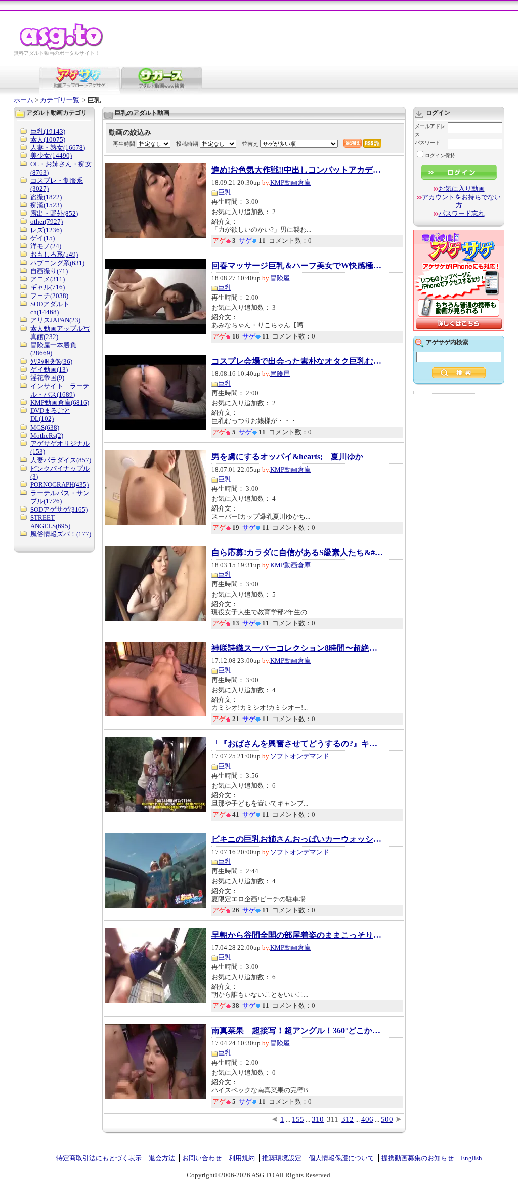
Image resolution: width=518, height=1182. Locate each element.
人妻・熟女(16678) (57, 147)
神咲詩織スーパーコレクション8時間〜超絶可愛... (297, 648)
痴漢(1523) (46, 205)
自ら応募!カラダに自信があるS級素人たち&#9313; (297, 552)
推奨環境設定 (281, 1158)
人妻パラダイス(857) (60, 460)
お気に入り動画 (462, 188)
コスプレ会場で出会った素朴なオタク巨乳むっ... (297, 361)
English (471, 1158)
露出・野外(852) (54, 213)
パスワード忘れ (462, 213)
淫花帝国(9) (47, 378)
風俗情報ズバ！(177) (60, 534)
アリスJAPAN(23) (55, 320)
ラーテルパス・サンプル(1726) (60, 497)
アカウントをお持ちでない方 (461, 201)
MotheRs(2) (46, 435)
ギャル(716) (47, 287)
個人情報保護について (341, 1158)
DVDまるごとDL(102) (50, 415)
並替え (250, 144)
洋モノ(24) (45, 246)
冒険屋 (280, 278)
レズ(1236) (46, 230)
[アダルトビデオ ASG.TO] (62, 48)
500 (387, 1119)
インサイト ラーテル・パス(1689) (60, 390)
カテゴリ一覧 (60, 100)
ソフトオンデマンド (299, 756)
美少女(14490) (51, 155)
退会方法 (162, 1158)
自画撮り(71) (49, 271)
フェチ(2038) (49, 296)
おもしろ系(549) (54, 254)
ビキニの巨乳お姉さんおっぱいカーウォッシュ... (297, 839)
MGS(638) (44, 427)
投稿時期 (187, 144)
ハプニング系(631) (57, 263)
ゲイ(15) (42, 238)
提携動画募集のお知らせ (417, 1158)
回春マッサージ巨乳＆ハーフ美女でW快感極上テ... (297, 266)
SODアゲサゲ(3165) (59, 509)
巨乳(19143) (47, 131)
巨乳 (224, 192)
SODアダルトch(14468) (49, 308)
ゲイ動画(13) (49, 369)
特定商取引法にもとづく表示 (99, 1158)
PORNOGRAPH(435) (59, 484)
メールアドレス (430, 130)
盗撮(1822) (46, 197)
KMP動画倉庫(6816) (59, 402)
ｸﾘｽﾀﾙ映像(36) (51, 361)
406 (367, 1119)
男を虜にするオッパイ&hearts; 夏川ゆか (287, 457)
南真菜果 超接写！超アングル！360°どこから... (297, 1031)
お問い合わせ (202, 1158)
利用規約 (242, 1158)
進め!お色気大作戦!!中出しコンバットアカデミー (297, 170)
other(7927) (46, 221)
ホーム (23, 100)
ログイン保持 (440, 155)
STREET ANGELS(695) (50, 521)
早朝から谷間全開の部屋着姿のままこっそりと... (297, 935)
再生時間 (124, 144)
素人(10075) (47, 139)
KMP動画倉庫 (290, 182)
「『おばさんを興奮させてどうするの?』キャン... (297, 744)
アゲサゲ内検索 (447, 342)
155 (298, 1119)
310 (318, 1119)
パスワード (427, 142)
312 (347, 1119)
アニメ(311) (47, 279)
